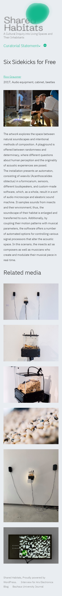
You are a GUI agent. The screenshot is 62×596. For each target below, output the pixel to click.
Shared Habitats (12, 578)
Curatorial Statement (20, 46)
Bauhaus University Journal (28, 587)
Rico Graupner (12, 77)
